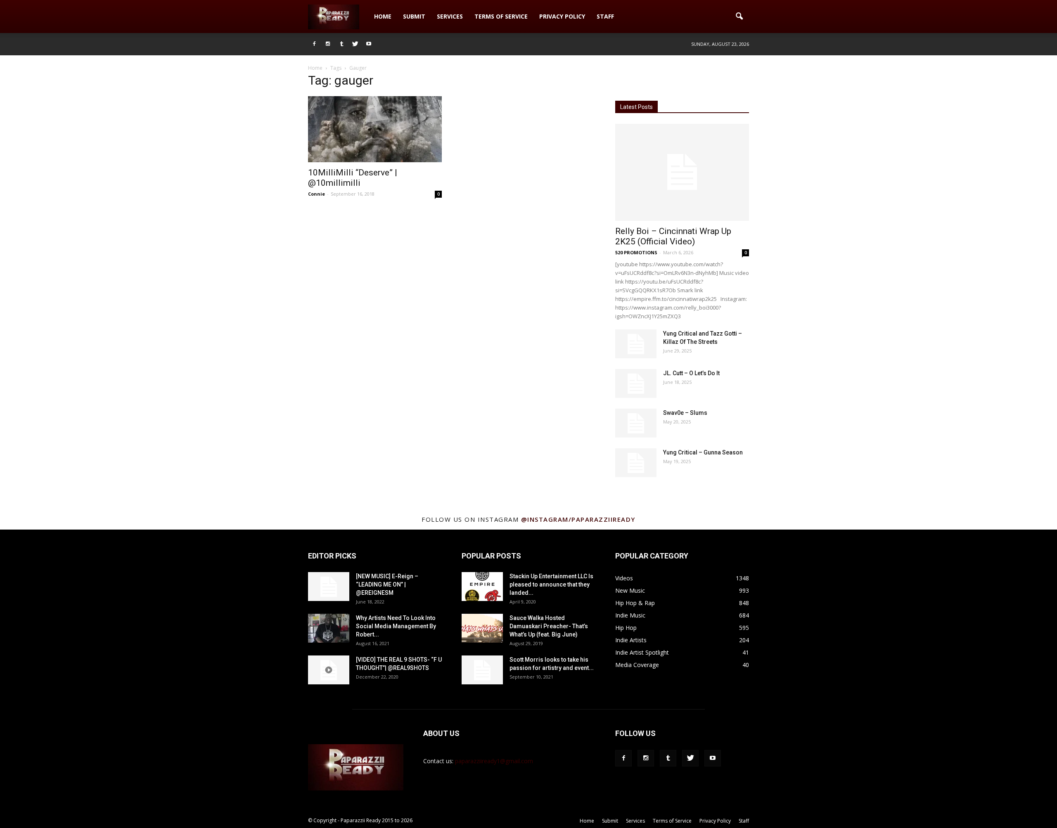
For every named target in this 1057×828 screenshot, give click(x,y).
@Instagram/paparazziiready (578, 519)
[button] (739, 16)
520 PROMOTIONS (636, 252)
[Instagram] (328, 44)
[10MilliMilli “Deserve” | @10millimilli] (375, 129)
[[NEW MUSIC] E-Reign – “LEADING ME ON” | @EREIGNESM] (328, 586)
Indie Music (630, 615)
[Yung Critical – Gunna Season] (635, 462)
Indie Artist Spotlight (642, 652)
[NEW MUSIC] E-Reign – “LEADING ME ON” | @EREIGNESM (387, 584)
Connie (316, 194)
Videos (624, 578)
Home (382, 16)
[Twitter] (355, 44)
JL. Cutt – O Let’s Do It (691, 373)
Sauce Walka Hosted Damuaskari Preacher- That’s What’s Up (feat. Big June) (549, 626)
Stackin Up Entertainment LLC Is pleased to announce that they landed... (551, 584)
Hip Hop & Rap (635, 603)
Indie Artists (631, 640)
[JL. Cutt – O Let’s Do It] (635, 383)
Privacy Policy (562, 16)
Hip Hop (626, 628)
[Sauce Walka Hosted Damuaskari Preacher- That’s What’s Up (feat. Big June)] (482, 628)
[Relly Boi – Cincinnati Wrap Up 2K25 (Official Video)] (682, 172)
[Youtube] (369, 44)
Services (450, 16)
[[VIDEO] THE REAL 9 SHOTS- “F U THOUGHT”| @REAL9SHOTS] (328, 669)
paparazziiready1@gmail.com (494, 761)
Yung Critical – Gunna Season (703, 452)
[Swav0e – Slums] (635, 423)
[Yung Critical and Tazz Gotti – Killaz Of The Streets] (635, 343)
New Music (630, 590)
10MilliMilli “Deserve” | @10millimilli (352, 178)
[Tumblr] (341, 44)
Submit (414, 16)
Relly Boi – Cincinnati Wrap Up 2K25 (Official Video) (673, 236)
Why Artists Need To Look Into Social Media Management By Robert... (396, 626)
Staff (605, 16)
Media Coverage (637, 665)
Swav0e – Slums (685, 412)
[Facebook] (314, 44)
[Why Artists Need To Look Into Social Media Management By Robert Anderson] (328, 628)
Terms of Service (501, 16)
